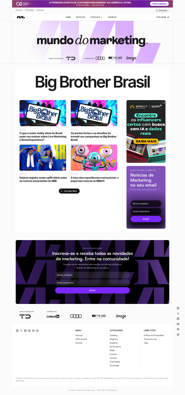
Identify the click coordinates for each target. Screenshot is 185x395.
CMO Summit (81, 339)
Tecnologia (114, 365)
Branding (113, 343)
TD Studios (29, 10)
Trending (113, 335)
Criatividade (115, 362)
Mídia (112, 350)
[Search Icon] (162, 10)
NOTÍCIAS (80, 17)
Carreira (113, 358)
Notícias (79, 335)
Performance (115, 346)
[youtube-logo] (29, 330)
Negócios (114, 339)
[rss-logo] (33, 330)
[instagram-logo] (17, 330)
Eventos (19, 10)
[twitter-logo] (21, 330)
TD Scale (40, 10)
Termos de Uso (150, 339)
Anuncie (79, 343)
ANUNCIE (112, 17)
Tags (146, 343)
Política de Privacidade (154, 335)
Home (68, 17)
